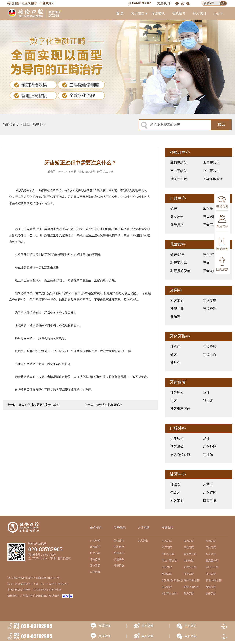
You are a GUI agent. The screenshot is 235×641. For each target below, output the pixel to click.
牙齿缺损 (177, 392)
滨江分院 (167, 547)
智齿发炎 (177, 446)
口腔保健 (95, 571)
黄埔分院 (211, 587)
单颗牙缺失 (178, 163)
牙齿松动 (209, 309)
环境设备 (119, 565)
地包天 (208, 209)
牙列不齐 (209, 255)
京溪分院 (167, 567)
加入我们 (199, 13)
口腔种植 (95, 540)
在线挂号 (178, 13)
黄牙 (206, 392)
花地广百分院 (169, 560)
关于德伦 (137, 13)
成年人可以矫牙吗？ (109, 404)
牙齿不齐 (209, 225)
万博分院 (189, 573)
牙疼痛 (175, 346)
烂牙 (206, 438)
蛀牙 (173, 355)
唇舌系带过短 (180, 454)
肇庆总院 (189, 593)
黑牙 (173, 400)
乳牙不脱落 (178, 263)
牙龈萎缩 (209, 300)
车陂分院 (211, 547)
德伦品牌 (119, 540)
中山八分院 (168, 554)
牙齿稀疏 (209, 217)
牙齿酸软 (209, 346)
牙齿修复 (95, 559)
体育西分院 (190, 554)
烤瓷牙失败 (178, 179)
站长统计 (57, 595)
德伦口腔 (84, 171)
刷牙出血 (177, 300)
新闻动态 (119, 553)
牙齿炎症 (209, 271)
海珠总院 (189, 540)
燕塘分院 (189, 547)
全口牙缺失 (211, 171)
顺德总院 (211, 540)
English (218, 13)
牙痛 (206, 263)
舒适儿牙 (95, 553)
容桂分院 (211, 573)
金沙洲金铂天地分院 (172, 580)
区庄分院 (211, 554)
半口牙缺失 (178, 171)
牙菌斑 (208, 484)
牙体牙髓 (95, 565)
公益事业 (119, 559)
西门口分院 (212, 567)
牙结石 (175, 317)
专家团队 (158, 13)
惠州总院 (211, 593)
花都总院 (167, 587)
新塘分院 (167, 573)
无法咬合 (177, 217)
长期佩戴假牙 (213, 179)
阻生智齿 (177, 438)
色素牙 (175, 492)
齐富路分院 (190, 567)
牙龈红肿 (177, 309)
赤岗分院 (189, 560)
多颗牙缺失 (211, 163)
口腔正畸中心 (33, 124)
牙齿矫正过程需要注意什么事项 (39, 404)
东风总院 (167, 540)
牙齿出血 (209, 355)
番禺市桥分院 (191, 580)
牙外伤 (175, 363)
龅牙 (173, 209)
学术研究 (119, 546)
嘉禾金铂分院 (213, 580)
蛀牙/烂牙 (177, 255)
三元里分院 (212, 560)
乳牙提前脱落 (180, 271)
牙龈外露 (209, 446)
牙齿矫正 (47, 203)
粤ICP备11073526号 (48, 578)
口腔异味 (209, 500)
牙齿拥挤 (177, 225)
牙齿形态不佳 (180, 409)
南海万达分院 (169, 593)
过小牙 (208, 400)
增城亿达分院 (191, 587)
